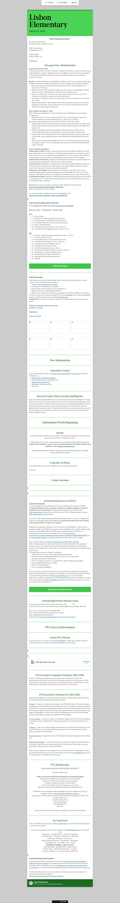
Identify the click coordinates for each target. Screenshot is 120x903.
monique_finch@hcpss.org (61, 576)
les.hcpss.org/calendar (66, 206)
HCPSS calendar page (61, 297)
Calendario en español (36, 308)
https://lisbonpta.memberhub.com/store (66, 793)
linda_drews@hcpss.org (36, 514)
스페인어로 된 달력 (35, 316)
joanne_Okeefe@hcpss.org (53, 580)
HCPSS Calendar (60, 266)
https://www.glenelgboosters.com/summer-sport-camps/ (58, 617)
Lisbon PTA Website (59, 641)
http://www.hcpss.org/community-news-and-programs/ (46, 876)
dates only (87, 295)
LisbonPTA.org (62, 824)
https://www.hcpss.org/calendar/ (48, 284)
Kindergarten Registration (60, 589)
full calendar (69, 295)
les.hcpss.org (33, 61)
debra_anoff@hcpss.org (66, 446)
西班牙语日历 (33, 312)
